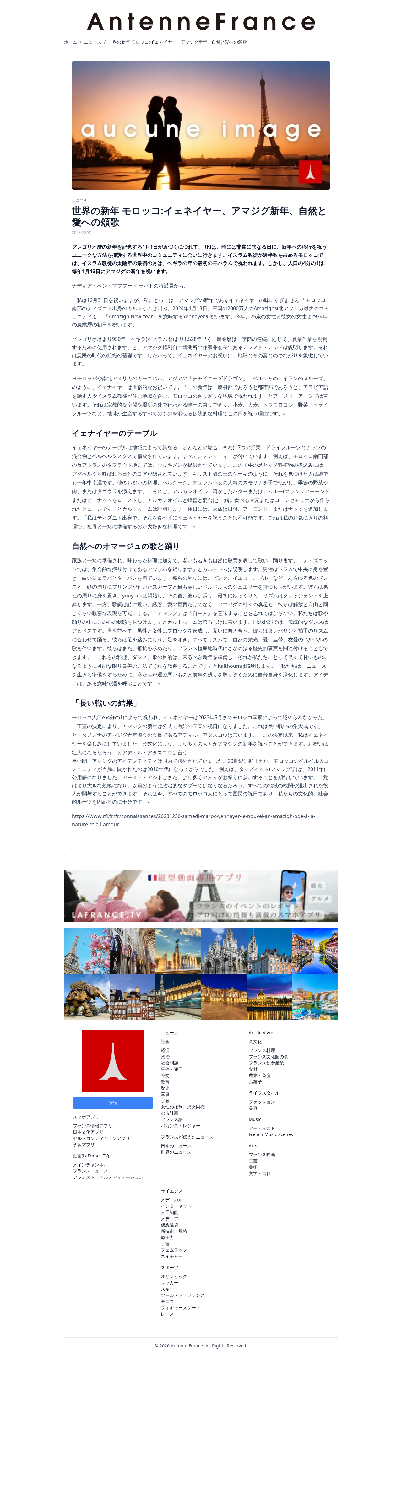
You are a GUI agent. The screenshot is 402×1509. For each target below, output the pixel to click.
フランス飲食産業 (266, 1063)
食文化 (255, 1041)
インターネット (176, 1206)
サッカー (169, 1282)
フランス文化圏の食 (268, 1056)
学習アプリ (84, 1144)
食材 (253, 1069)
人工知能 (169, 1212)
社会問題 (169, 1063)
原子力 (167, 1237)
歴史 (165, 1088)
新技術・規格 (174, 1231)
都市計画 (169, 1113)
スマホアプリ (86, 1117)
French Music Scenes (271, 1134)
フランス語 (172, 1119)
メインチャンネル (90, 1164)
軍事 (165, 1094)
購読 (113, 1103)
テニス (167, 1301)
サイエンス (172, 1191)
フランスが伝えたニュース (187, 1137)
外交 (165, 1075)
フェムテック (174, 1250)
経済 (165, 1050)
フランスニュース (90, 1171)
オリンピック (174, 1276)
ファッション (262, 1102)
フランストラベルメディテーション (108, 1177)
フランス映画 (262, 1154)
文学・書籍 (260, 1173)
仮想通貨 (169, 1225)
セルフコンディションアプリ (101, 1138)
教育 (165, 1082)
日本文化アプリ (88, 1132)
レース (167, 1314)
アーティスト (262, 1128)
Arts (253, 1146)
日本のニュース (176, 1146)
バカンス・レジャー (180, 1126)
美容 (253, 1108)
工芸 (253, 1161)
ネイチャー (172, 1256)
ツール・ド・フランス (183, 1295)
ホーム (70, 42)
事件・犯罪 (172, 1069)
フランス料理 (262, 1050)
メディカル (172, 1200)
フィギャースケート (180, 1308)
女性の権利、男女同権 (183, 1107)
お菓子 (255, 1082)
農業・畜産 (260, 1075)
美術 (253, 1167)
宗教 (165, 1100)
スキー (167, 1289)
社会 (165, 1041)
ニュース (92, 42)
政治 (165, 1056)
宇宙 (165, 1244)
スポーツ (169, 1267)
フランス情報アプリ (92, 1126)
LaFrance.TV (95, 1156)
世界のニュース (176, 1152)
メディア (169, 1218)
